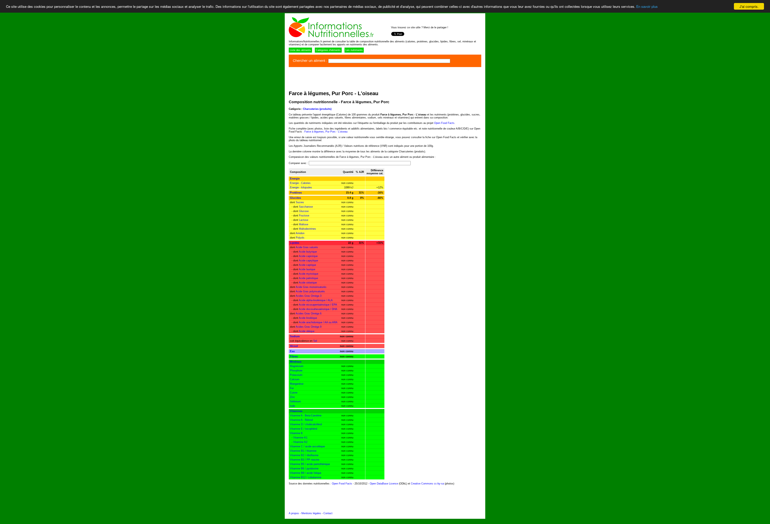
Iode (292, 405)
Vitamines (296, 411)
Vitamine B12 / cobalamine (305, 477)
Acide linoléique (308, 317)
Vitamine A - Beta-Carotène (305, 415)
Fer (292, 388)
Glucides (295, 197)
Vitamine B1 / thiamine (303, 450)
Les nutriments (354, 50)
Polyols (300, 237)
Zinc (292, 397)
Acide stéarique (308, 282)
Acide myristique (308, 273)
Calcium (294, 379)
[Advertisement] (362, 78)
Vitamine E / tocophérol (303, 428)
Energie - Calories (300, 183)
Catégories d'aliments (328, 50)
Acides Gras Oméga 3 (308, 295)
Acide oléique (306, 331)
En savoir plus (647, 6)
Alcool (294, 346)
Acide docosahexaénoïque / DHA (318, 309)
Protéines (296, 192)
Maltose (303, 224)
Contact (327, 513)
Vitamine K (296, 433)
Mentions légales (311, 513)
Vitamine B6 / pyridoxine (304, 468)
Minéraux (295, 361)
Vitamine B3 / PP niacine (304, 459)
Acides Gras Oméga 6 (308, 313)
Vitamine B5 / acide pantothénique (310, 464)
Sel (315, 340)
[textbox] (389, 61)
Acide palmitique (308, 278)
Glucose (304, 211)
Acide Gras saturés (307, 247)
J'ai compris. (749, 6)
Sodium (295, 336)
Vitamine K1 (300, 437)
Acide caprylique (308, 260)
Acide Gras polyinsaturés (310, 291)
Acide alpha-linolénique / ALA (316, 300)
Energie (295, 178)
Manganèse (296, 383)
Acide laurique (307, 269)
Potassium (296, 374)
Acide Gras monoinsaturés (311, 287)
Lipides (294, 242)
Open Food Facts (444, 122)
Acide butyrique (308, 251)
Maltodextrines (307, 228)
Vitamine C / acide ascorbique (307, 446)
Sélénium (295, 401)
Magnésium (296, 366)
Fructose (304, 215)
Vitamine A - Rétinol (301, 419)
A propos (294, 513)
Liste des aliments (300, 50)
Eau (292, 351)
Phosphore (296, 370)
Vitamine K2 (300, 441)
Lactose (303, 219)
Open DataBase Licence (384, 483)
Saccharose (306, 206)
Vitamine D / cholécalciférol (306, 424)
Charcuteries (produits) (317, 108)
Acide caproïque (308, 256)
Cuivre (293, 392)
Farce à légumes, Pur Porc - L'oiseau (326, 131)
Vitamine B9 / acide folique (305, 472)
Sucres (300, 202)
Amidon (300, 233)
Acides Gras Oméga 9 (308, 326)
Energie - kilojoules (301, 187)
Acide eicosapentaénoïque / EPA (318, 304)
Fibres (294, 356)
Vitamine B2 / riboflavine (304, 455)
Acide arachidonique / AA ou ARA (318, 322)
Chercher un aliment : (310, 61)
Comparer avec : (299, 163)
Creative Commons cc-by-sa (427, 483)
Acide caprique (307, 264)
